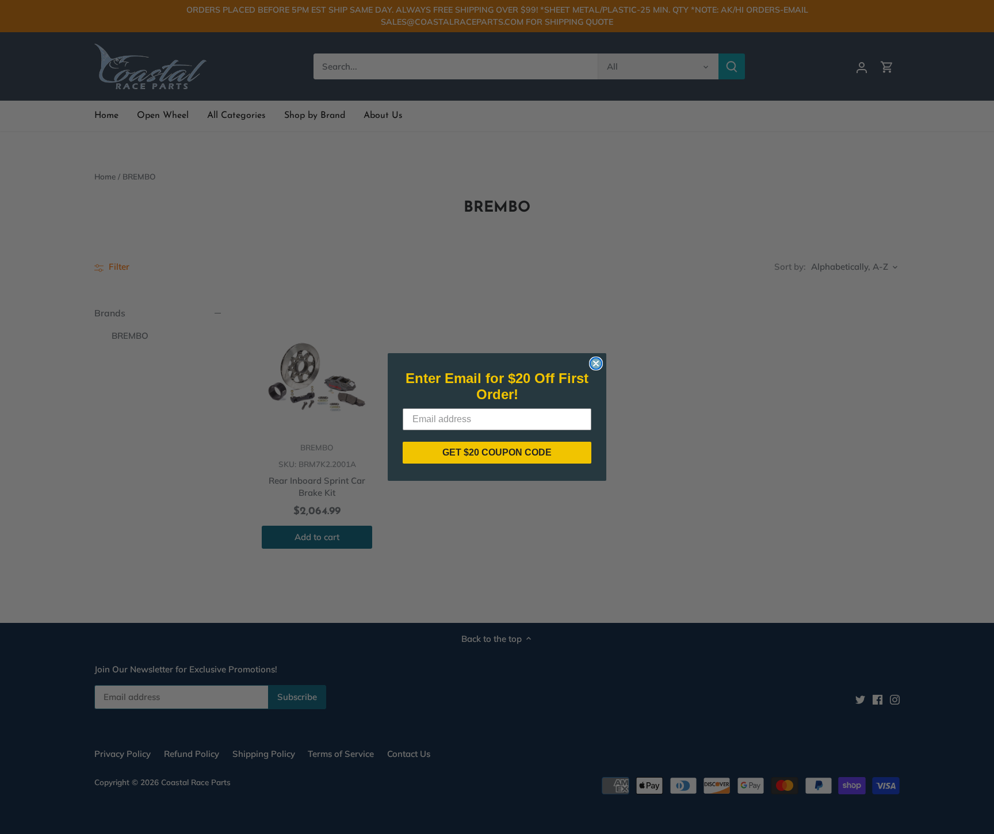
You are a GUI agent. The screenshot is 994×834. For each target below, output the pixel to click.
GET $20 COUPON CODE (497, 452)
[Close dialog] (596, 363)
